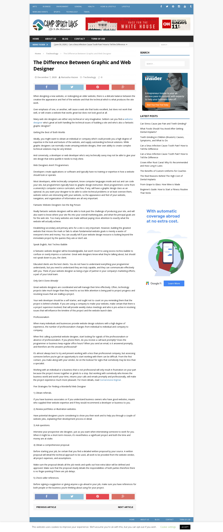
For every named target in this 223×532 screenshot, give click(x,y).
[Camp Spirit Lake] (55, 25)
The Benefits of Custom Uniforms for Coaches (163, 170)
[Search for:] (174, 44)
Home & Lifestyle (108, 6)
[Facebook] (161, 6)
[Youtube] (185, 6)
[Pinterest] (173, 6)
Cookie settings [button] (168, 526)
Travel (87, 12)
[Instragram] (179, 6)
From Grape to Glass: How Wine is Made (160, 184)
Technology (72, 12)
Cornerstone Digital (110, 379)
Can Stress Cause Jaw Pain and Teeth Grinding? (163, 123)
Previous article (46, 507)
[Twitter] (167, 6)
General (78, 6)
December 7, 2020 (47, 77)
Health (91, 6)
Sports (57, 12)
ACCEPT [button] (185, 527)
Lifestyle (126, 6)
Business (46, 6)
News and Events (40, 12)
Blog (65, 38)
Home (36, 38)
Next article (125, 507)
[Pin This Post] (97, 87)
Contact (79, 38)
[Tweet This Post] (72, 87)
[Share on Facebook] (46, 87)
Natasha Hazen (69, 77)
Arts (35, 6)
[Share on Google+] (123, 87)
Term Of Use (98, 38)
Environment (62, 6)
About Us (50, 38)
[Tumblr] (190, 6)
